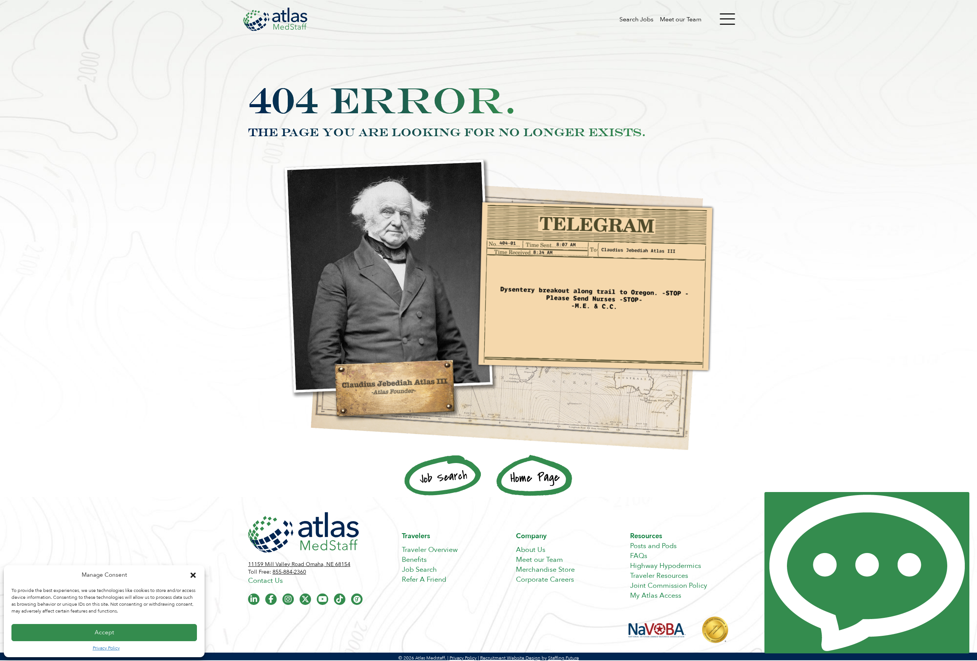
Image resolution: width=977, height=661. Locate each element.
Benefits (414, 560)
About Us (530, 550)
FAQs (638, 556)
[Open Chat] (866, 572)
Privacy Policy (106, 648)
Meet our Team (680, 19)
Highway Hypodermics (665, 566)
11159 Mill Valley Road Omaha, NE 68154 (299, 564)
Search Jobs (636, 19)
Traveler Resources (659, 576)
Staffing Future (563, 658)
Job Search (419, 569)
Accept (104, 632)
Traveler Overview (430, 550)
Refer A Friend (424, 579)
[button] (193, 575)
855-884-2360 (289, 572)
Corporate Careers (545, 579)
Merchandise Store (545, 569)
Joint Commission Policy (668, 585)
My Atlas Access (655, 595)
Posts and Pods (653, 546)
